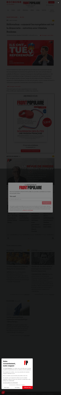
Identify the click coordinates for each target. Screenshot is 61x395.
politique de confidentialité (27, 210)
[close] (58, 2)
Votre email (13, 196)
